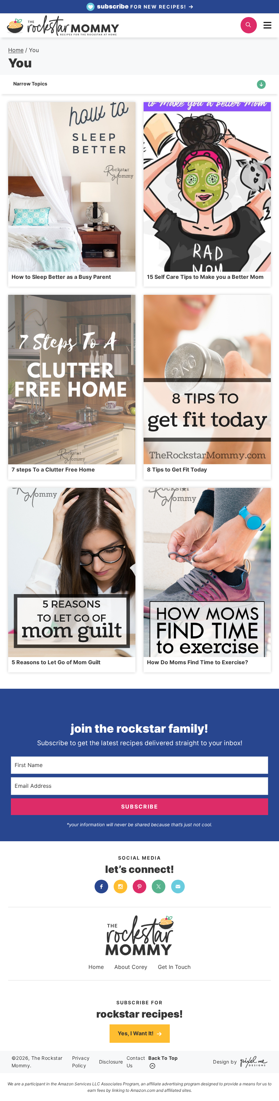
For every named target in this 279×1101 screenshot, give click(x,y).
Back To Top (163, 1058)
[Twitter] (158, 886)
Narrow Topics (30, 83)
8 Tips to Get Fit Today (177, 469)
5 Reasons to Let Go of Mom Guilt (56, 662)
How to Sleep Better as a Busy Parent (61, 276)
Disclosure (111, 1062)
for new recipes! (142, 6)
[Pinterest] (139, 886)
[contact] (178, 886)
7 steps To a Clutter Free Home (53, 469)
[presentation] (71, 186)
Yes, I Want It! (136, 1033)
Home (96, 966)
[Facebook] (101, 886)
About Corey (130, 966)
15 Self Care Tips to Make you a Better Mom (205, 276)
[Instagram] (120, 886)
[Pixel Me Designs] (252, 1062)
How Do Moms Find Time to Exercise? (197, 662)
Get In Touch (174, 966)
